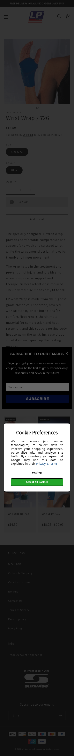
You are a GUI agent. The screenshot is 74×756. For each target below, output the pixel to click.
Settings (37, 472)
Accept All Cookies (37, 482)
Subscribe (37, 399)
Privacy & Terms (47, 463)
